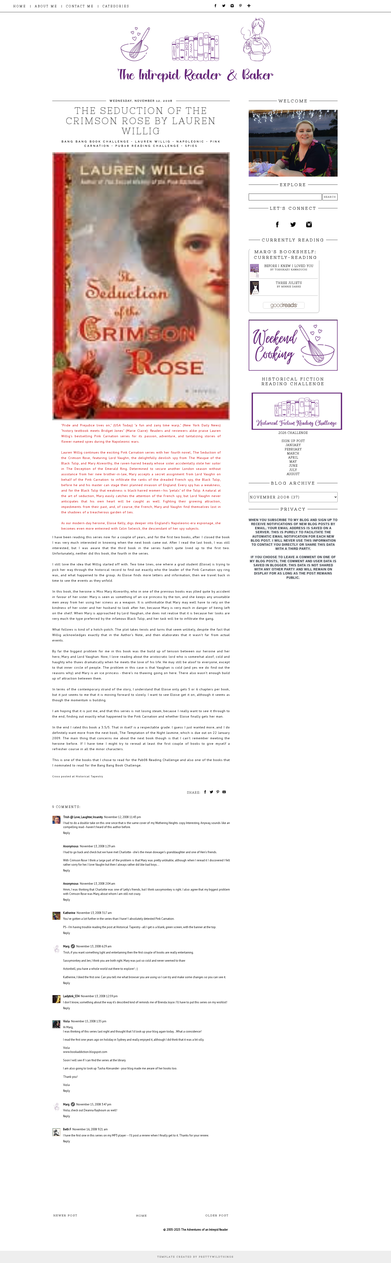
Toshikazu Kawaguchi (291, 269)
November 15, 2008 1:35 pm (88, 1021)
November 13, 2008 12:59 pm (99, 996)
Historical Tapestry (89, 776)
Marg (66, 946)
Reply (66, 833)
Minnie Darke (291, 286)
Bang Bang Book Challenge (95, 141)
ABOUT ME (46, 6)
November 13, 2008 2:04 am (97, 884)
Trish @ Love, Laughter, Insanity (83, 817)
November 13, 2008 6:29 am (94, 946)
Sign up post (293, 441)
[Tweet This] (210, 792)
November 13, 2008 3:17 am (94, 913)
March (293, 453)
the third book (123, 548)
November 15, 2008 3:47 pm (93, 1104)
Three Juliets (289, 283)
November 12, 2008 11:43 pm (122, 817)
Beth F (67, 1129)
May (293, 461)
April (293, 457)
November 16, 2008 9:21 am (90, 1129)
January (293, 445)
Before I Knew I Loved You (288, 266)
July (293, 470)
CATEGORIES (116, 6)
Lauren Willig (153, 141)
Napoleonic (190, 141)
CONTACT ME (80, 6)
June (293, 465)
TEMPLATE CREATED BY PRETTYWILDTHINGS (195, 1257)
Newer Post (65, 1215)
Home (141, 1215)
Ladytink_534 (71, 996)
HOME (19, 6)
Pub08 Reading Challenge (147, 145)
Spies (191, 145)
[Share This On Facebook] (204, 792)
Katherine (69, 913)
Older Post (217, 1215)
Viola (66, 1021)
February (293, 449)
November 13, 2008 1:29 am (97, 846)
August (293, 474)
